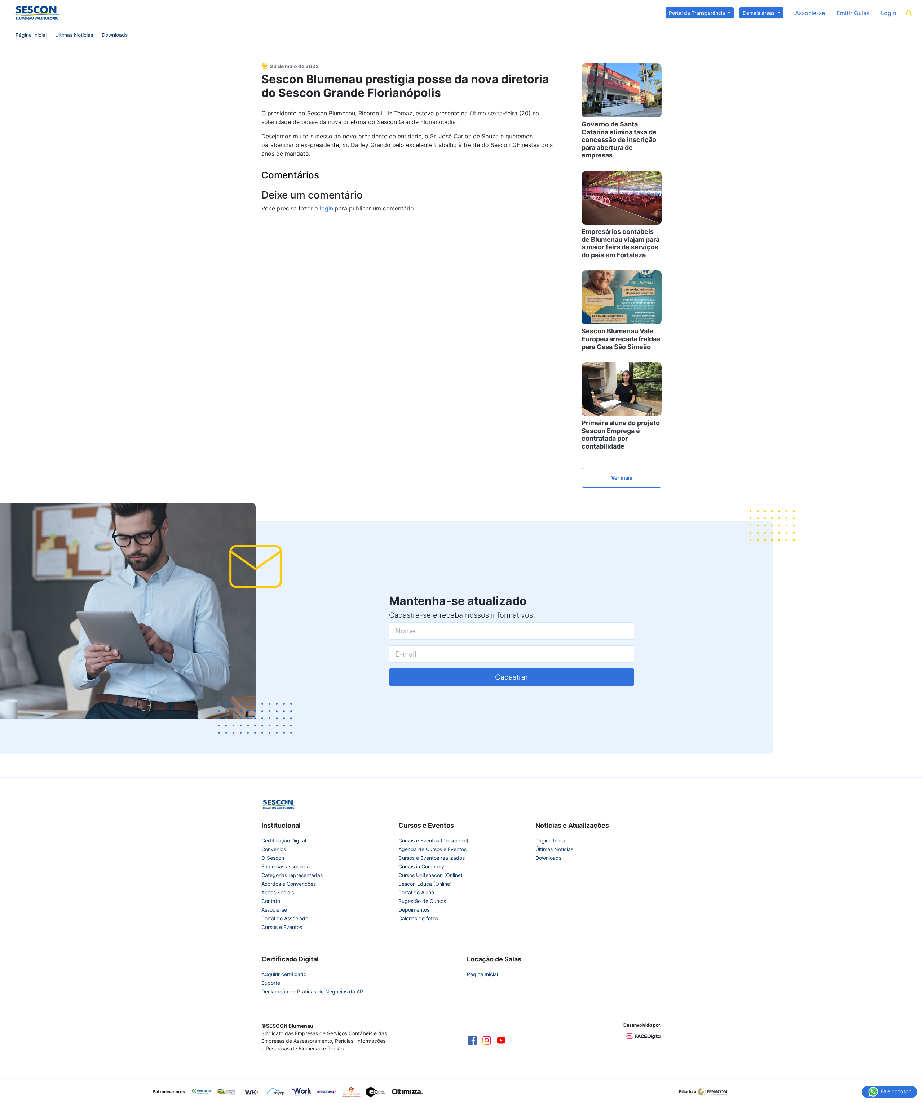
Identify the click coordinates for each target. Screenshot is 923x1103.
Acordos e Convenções (288, 884)
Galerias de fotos (418, 918)
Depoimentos (413, 910)
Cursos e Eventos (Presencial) (433, 840)
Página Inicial (31, 35)
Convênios (273, 849)
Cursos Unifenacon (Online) (430, 875)
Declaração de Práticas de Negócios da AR (312, 991)
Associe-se (810, 13)
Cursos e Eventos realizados (431, 858)
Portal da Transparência (698, 13)
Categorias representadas (292, 875)
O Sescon (272, 858)
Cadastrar (511, 677)
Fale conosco (895, 1091)
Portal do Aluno (416, 892)
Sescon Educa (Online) (425, 884)
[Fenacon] (715, 1091)
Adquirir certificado (283, 974)
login (326, 208)
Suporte (270, 983)
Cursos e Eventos (281, 927)
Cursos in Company (421, 866)
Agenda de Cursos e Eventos (432, 849)
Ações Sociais (277, 892)
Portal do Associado (284, 918)
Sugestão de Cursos (422, 901)
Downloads (115, 35)
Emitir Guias (852, 13)
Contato (270, 901)
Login (888, 13)
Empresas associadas (286, 866)
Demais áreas (759, 13)
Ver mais (621, 478)
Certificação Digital (283, 840)
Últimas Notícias (74, 35)
